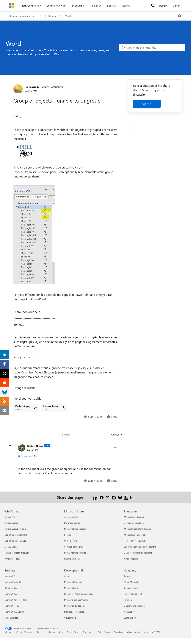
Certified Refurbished (73, 546)
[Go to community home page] (11, 5)
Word (68, 15)
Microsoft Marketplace (74, 605)
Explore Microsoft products (16, 552)
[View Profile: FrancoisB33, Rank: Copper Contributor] (18, 88)
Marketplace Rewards (74, 611)
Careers (127, 575)
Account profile (71, 516)
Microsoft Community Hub (22, 15)
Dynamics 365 (10, 587)
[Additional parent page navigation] (41, 15)
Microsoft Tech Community (76, 599)
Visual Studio (70, 617)
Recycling (118, 632)
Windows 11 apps (12, 558)
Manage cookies (55, 632)
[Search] (153, 5)
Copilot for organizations (15, 534)
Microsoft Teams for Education (137, 528)
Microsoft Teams (11, 605)
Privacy (40, 632)
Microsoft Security (12, 581)
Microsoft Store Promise (75, 552)
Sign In (176, 5)
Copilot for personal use (15, 540)
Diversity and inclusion (134, 605)
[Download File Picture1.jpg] (63, 407)
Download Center (72, 522)
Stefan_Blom (35, 446)
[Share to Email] (132, 497)
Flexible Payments (72, 558)
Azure (66, 575)
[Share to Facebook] (102, 497)
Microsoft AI (9, 575)
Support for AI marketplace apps (78, 593)
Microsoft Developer (73, 581)
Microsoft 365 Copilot (14, 611)
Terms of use (72, 632)
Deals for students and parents (138, 552)
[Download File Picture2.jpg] (35, 407)
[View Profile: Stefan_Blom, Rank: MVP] (21, 448)
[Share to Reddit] (114, 497)
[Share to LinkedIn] (95, 497)
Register (163, 5)
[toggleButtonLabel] (179, 15)
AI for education (131, 558)
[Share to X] (108, 497)
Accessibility (129, 611)
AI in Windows (10, 546)
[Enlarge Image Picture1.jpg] (22, 152)
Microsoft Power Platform (15, 599)
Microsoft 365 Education (135, 534)
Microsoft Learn (71, 587)
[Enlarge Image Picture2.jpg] (34, 234)
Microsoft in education (134, 516)
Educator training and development (140, 546)
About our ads (133, 632)
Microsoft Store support (75, 528)
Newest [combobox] (117, 434)
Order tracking (70, 540)
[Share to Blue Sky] (120, 497)
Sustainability (130, 617)
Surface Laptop (11, 522)
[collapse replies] (10, 445)
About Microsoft (131, 581)
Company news (131, 587)
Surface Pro (9, 516)
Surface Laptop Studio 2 (15, 528)
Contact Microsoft (24, 632)
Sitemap (8, 632)
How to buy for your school (136, 540)
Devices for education (134, 522)
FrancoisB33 (32, 87)
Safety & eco (103, 632)
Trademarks (88, 632)
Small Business (11, 617)
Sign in (146, 104)
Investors (128, 599)
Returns (67, 534)
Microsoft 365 (54, 15)
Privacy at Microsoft (133, 593)
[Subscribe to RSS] (126, 497)
